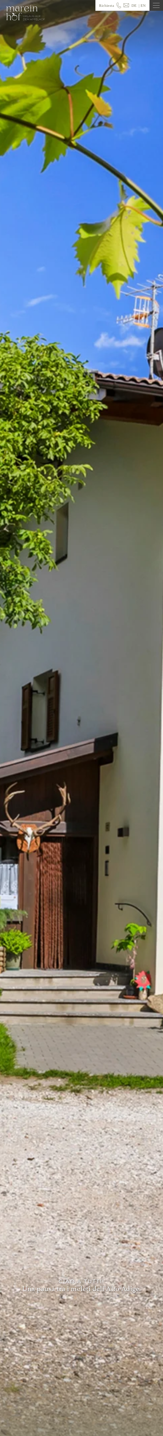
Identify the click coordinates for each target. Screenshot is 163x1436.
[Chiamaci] (118, 5)
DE (134, 5)
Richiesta (106, 5)
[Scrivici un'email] (126, 5)
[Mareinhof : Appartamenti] (25, 13)
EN (143, 5)
